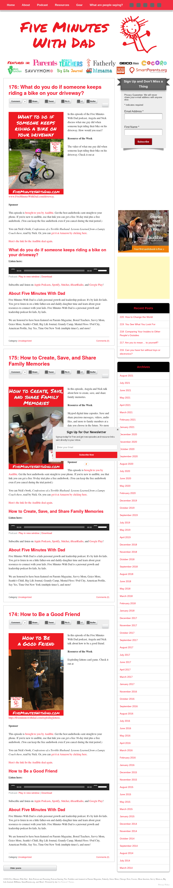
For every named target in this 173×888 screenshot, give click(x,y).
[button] (86, 432)
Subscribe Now (86, 454)
